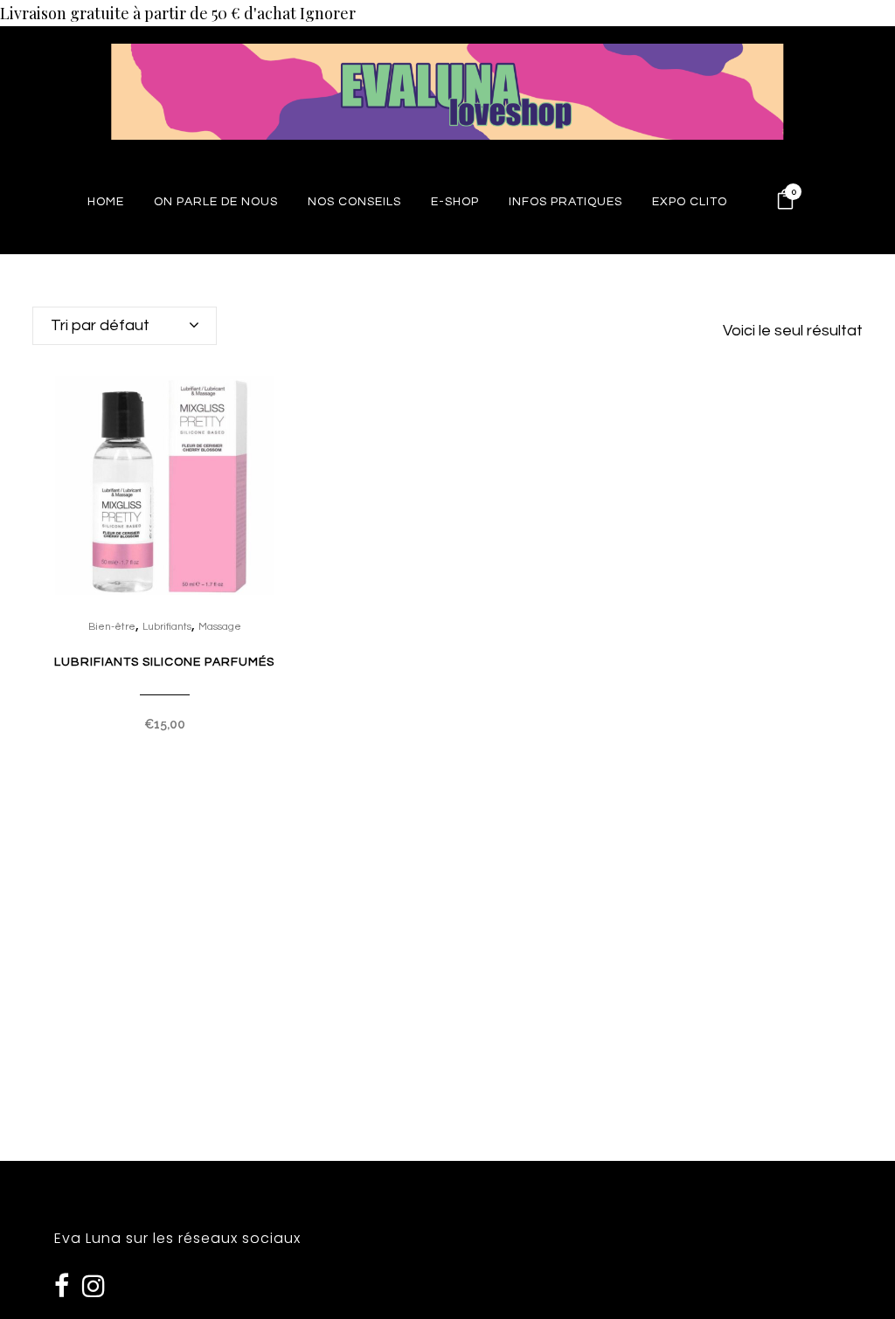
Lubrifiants (166, 626)
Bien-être (111, 626)
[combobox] (124, 326)
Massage (219, 626)
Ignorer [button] (328, 13)
